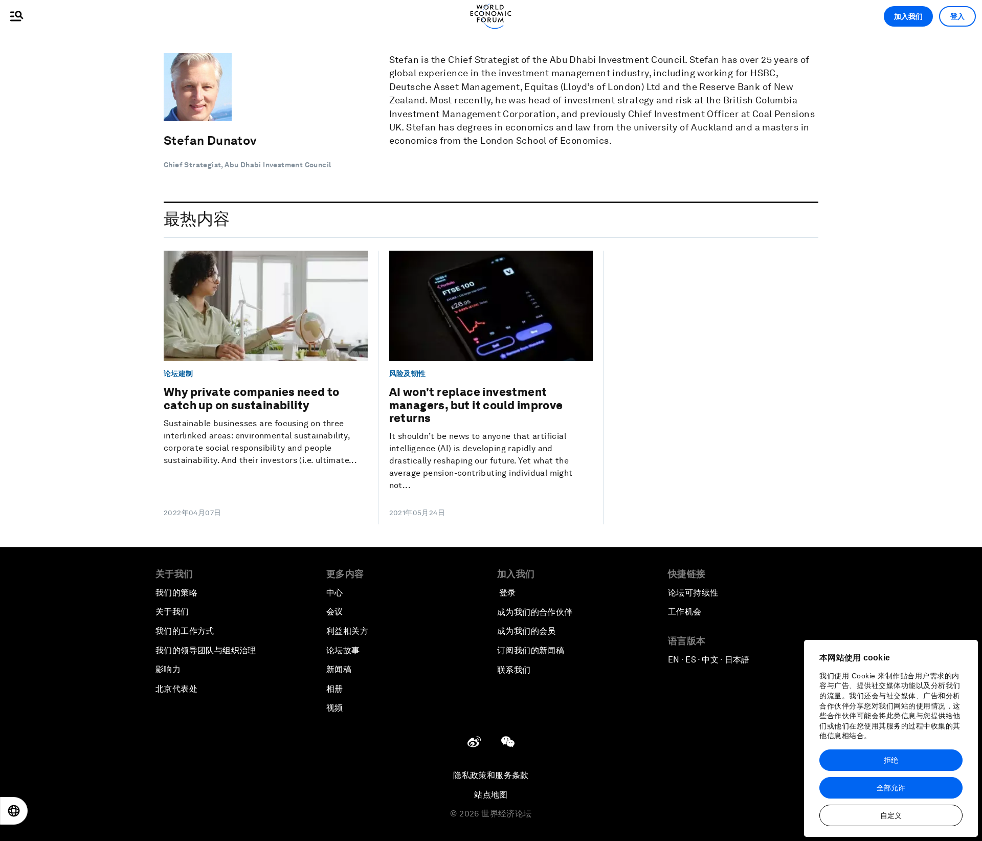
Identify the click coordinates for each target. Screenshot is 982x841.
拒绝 (891, 760)
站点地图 (491, 795)
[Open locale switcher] (14, 811)
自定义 (891, 815)
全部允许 (891, 788)
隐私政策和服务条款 (491, 775)
